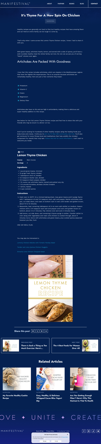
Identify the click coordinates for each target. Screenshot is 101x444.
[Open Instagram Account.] (88, 431)
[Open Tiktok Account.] (93, 431)
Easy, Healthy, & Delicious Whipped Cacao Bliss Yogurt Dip (49, 398)
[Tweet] (37, 331)
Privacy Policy (50, 431)
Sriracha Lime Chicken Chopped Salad (31, 252)
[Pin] (41, 331)
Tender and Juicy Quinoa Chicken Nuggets (32, 247)
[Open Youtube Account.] (98, 431)
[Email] (46, 331)
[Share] (33, 331)
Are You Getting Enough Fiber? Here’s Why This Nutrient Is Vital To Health (81, 398)
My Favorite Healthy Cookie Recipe (15, 397)
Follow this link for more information (58, 138)
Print (22, 152)
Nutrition (50, 21)
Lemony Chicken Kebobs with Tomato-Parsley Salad (36, 243)
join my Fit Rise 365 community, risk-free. (60, 134)
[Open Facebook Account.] (83, 431)
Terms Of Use (39, 431)
